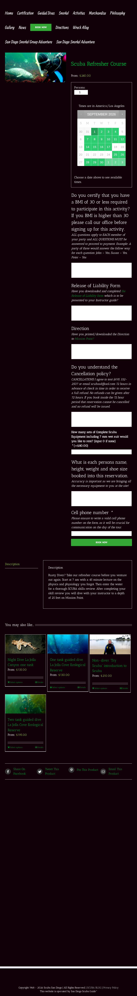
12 (122, 139)
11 (115, 139)
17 (108, 147)
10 (108, 139)
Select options (16, 682)
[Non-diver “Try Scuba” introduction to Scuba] (110, 644)
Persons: (80, 87)
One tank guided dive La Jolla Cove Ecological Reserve (67, 664)
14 (87, 147)
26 (122, 154)
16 (101, 147)
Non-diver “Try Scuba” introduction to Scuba (109, 665)
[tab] (21, 564)
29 (94, 162)
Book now (101, 542)
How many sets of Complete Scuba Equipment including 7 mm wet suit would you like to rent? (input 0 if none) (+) (99, 438)
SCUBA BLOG (94, 987)
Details (40, 682)
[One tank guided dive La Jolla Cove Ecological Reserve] (67, 644)
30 (101, 162)
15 (94, 147)
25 (115, 154)
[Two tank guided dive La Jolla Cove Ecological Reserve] (25, 704)
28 (87, 162)
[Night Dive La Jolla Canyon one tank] (25, 644)
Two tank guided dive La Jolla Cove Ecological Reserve (25, 724)
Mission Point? (84, 339)
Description (12, 564)
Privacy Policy (111, 987)
